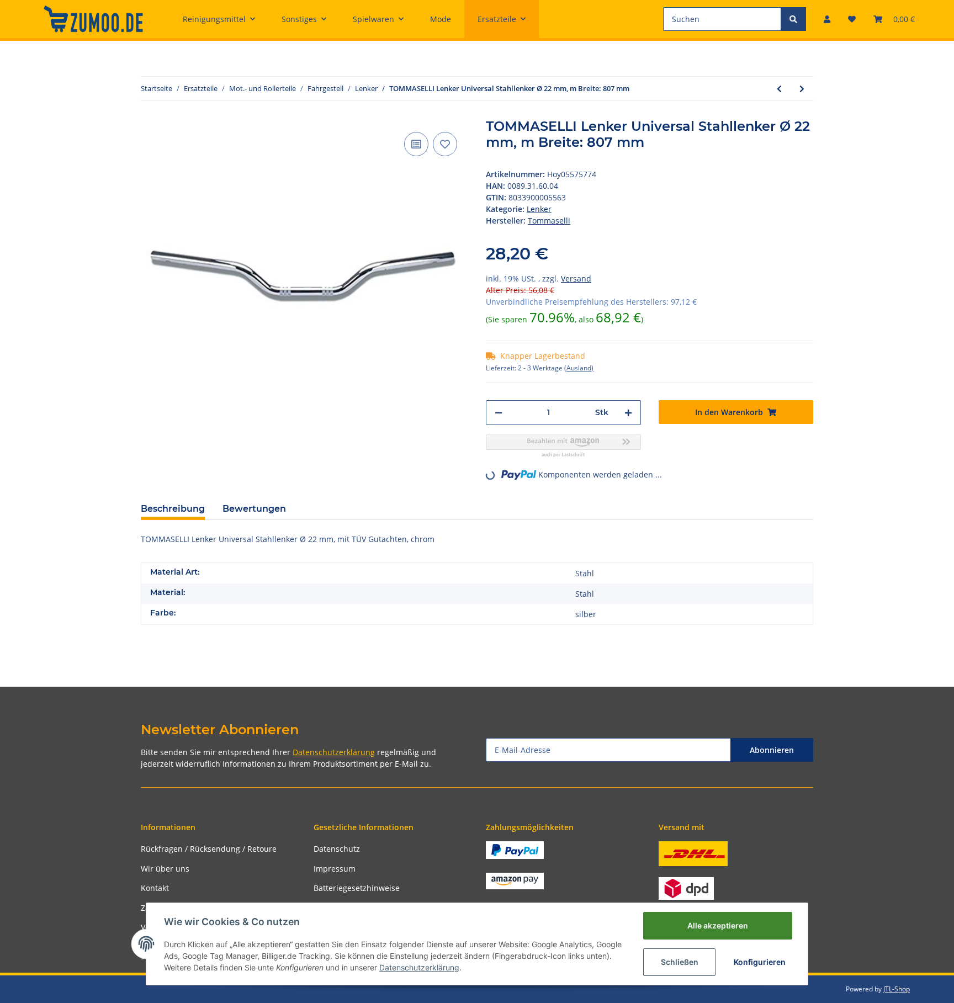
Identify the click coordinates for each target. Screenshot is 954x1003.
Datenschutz (337, 848)
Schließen (679, 962)
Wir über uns (165, 868)
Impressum (335, 868)
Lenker (539, 209)
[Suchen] (793, 19)
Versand (576, 278)
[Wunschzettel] (852, 19)
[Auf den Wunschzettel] (445, 144)
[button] (827, 19)
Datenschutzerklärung (334, 752)
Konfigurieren (760, 962)
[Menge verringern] (498, 412)
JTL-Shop (896, 989)
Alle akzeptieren (717, 925)
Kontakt (155, 888)
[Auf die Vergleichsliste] (416, 144)
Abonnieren (772, 750)
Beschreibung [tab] (173, 508)
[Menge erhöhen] (628, 412)
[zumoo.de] (93, 19)
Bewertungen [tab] (254, 508)
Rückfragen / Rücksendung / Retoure (209, 848)
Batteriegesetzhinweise (357, 888)
